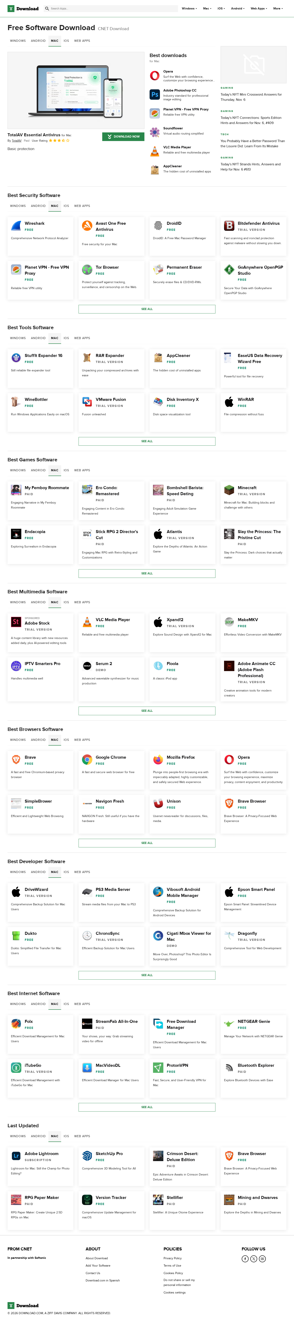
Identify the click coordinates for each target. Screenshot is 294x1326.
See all (147, 309)
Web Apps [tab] (82, 41)
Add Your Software (98, 1265)
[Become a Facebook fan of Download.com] (245, 1258)
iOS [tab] (66, 41)
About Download (97, 1258)
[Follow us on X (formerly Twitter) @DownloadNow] (253, 1258)
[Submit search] (47, 8)
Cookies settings (175, 1292)
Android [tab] (38, 41)
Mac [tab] (55, 41)
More (276, 8)
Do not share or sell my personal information (179, 1282)
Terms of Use (172, 1265)
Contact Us (93, 1273)
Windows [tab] (18, 41)
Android (236, 8)
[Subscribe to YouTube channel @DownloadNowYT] (262, 1258)
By (15, 141)
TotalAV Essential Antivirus (39, 135)
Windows (188, 8)
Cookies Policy (173, 1273)
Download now (127, 136)
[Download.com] (23, 8)
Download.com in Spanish (103, 1280)
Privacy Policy (173, 1258)
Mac (206, 8)
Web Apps (258, 8)
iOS (220, 8)
